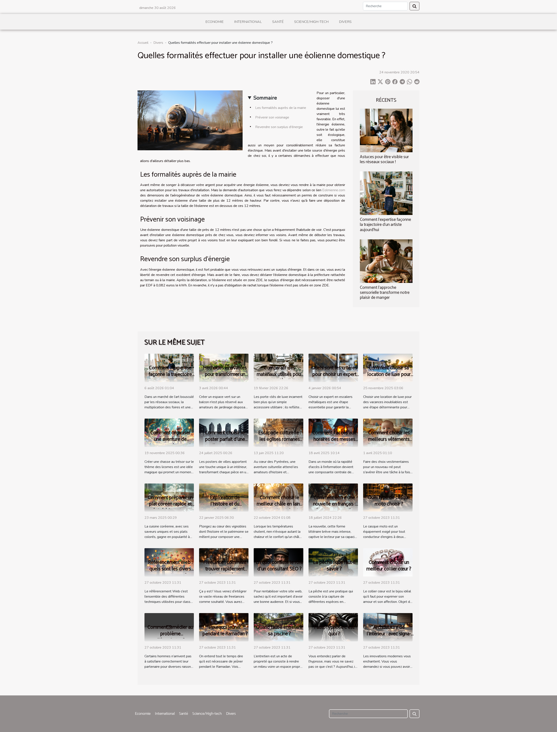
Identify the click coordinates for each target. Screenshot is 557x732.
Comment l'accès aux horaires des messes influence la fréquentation (334, 442)
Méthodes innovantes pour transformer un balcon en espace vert (225, 374)
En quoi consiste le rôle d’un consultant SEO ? (279, 565)
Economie (214, 21)
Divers (345, 21)
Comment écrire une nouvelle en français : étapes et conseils (334, 504)
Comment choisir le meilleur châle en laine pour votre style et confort (279, 507)
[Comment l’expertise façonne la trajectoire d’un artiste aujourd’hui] (386, 193)
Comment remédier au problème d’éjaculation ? (170, 633)
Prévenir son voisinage (272, 117)
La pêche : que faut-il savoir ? (334, 565)
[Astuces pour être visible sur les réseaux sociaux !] (386, 130)
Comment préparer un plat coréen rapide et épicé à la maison (170, 504)
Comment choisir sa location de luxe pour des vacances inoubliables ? (389, 378)
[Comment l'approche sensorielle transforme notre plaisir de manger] (386, 260)
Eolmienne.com (333, 190)
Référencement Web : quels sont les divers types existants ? (170, 569)
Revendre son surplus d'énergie (279, 127)
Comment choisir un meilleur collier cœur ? (388, 565)
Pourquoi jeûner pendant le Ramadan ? (225, 630)
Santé (278, 21)
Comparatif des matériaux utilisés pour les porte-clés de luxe (279, 374)
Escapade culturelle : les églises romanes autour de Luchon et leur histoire (279, 442)
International (248, 21)
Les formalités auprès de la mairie (280, 107)
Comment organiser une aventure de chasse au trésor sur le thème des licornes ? (170, 442)
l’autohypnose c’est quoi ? (334, 630)
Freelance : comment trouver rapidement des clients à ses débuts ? (224, 572)
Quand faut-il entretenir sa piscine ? (279, 630)
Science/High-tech (311, 21)
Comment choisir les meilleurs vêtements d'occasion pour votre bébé (389, 442)
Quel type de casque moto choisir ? (389, 501)
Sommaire (265, 97)
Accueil (143, 42)
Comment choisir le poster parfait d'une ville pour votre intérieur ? (225, 442)
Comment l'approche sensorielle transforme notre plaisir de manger (384, 292)
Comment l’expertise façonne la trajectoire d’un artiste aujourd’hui (385, 224)
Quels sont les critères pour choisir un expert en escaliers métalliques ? (334, 378)
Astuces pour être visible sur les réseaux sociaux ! (384, 159)
